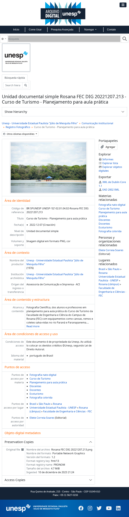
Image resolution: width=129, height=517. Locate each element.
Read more (32, 326)
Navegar (89, 29)
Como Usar (35, 29)
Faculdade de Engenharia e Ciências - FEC (67, 411)
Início (16, 29)
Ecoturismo (36, 393)
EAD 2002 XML (110, 189)
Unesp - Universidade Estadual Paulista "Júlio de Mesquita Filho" (40, 123)
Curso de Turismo (40, 378)
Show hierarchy (16, 112)
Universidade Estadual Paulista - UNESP (53, 407)
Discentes (35, 386)
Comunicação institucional (97, 123)
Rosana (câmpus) (109, 284)
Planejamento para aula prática (48, 382)
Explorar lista (110, 163)
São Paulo (44, 404)
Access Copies (15, 480)
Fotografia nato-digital (43, 375)
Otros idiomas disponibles (20, 133)
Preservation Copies (19, 442)
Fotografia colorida (41, 397)
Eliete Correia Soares (42, 417)
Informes (107, 159)
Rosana (57, 404)
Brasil (33, 404)
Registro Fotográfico (18, 127)
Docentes (35, 390)
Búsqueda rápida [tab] (15, 77)
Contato (111, 29)
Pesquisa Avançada (62, 29)
